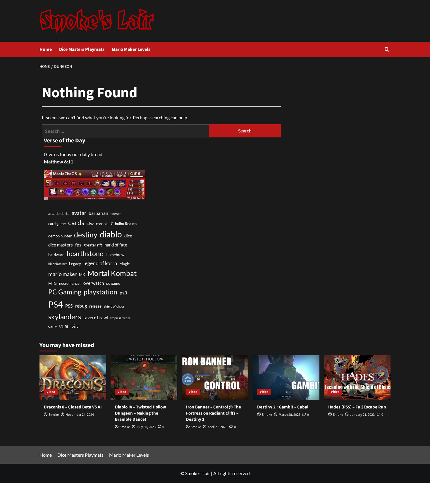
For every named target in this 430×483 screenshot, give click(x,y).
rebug (81, 305)
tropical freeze (120, 318)
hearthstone (85, 253)
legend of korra (100, 263)
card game (57, 223)
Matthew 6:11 (58, 161)
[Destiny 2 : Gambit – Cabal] (286, 377)
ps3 (123, 292)
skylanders (64, 317)
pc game (113, 283)
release (95, 306)
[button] (387, 49)
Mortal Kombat (112, 273)
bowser (116, 213)
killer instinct (57, 264)
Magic (124, 263)
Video (51, 391)
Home (45, 49)
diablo (111, 234)
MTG (52, 283)
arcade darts (58, 213)
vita (75, 326)
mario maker (62, 274)
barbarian (98, 213)
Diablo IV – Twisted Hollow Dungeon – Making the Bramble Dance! (140, 413)
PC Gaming (64, 292)
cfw (90, 223)
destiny (85, 234)
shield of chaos (114, 306)
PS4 (55, 304)
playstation (100, 292)
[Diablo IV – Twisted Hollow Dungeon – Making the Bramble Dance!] (144, 377)
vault (52, 327)
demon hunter (60, 236)
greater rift (93, 245)
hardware (56, 254)
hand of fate (115, 244)
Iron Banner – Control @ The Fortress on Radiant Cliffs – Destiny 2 (213, 413)
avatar (79, 213)
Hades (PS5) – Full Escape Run (357, 407)
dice (128, 235)
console (102, 223)
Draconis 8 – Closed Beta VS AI (73, 407)
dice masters (60, 244)
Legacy (75, 263)
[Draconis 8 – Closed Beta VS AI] (72, 377)
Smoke (54, 414)
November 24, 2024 (80, 414)
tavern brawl (95, 317)
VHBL (64, 327)
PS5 (69, 305)
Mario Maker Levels (131, 49)
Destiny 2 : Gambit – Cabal (282, 407)
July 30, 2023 (146, 427)
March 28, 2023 (289, 414)
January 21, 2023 (362, 414)
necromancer (70, 283)
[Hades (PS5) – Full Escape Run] (357, 377)
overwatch (93, 283)
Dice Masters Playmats (81, 49)
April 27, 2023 (217, 427)
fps (78, 244)
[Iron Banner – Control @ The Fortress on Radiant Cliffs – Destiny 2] (215, 377)
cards (76, 222)
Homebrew (115, 254)
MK (82, 274)
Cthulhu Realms (124, 223)
